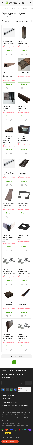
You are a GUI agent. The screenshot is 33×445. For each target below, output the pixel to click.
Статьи (11, 371)
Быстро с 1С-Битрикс (9, 441)
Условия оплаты (21, 371)
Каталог (4, 371)
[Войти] (26, 3)
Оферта (18, 437)
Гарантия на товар (7, 377)
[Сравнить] (11, 54)
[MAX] (15, 389)
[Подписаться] (28, 383)
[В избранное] (7, 54)
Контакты (19, 374)
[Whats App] (11, 389)
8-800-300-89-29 (7, 395)
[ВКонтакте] (3, 389)
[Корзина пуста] (30, 3)
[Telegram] (7, 389)
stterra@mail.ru (6, 398)
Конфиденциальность (8, 437)
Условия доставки (7, 374)
